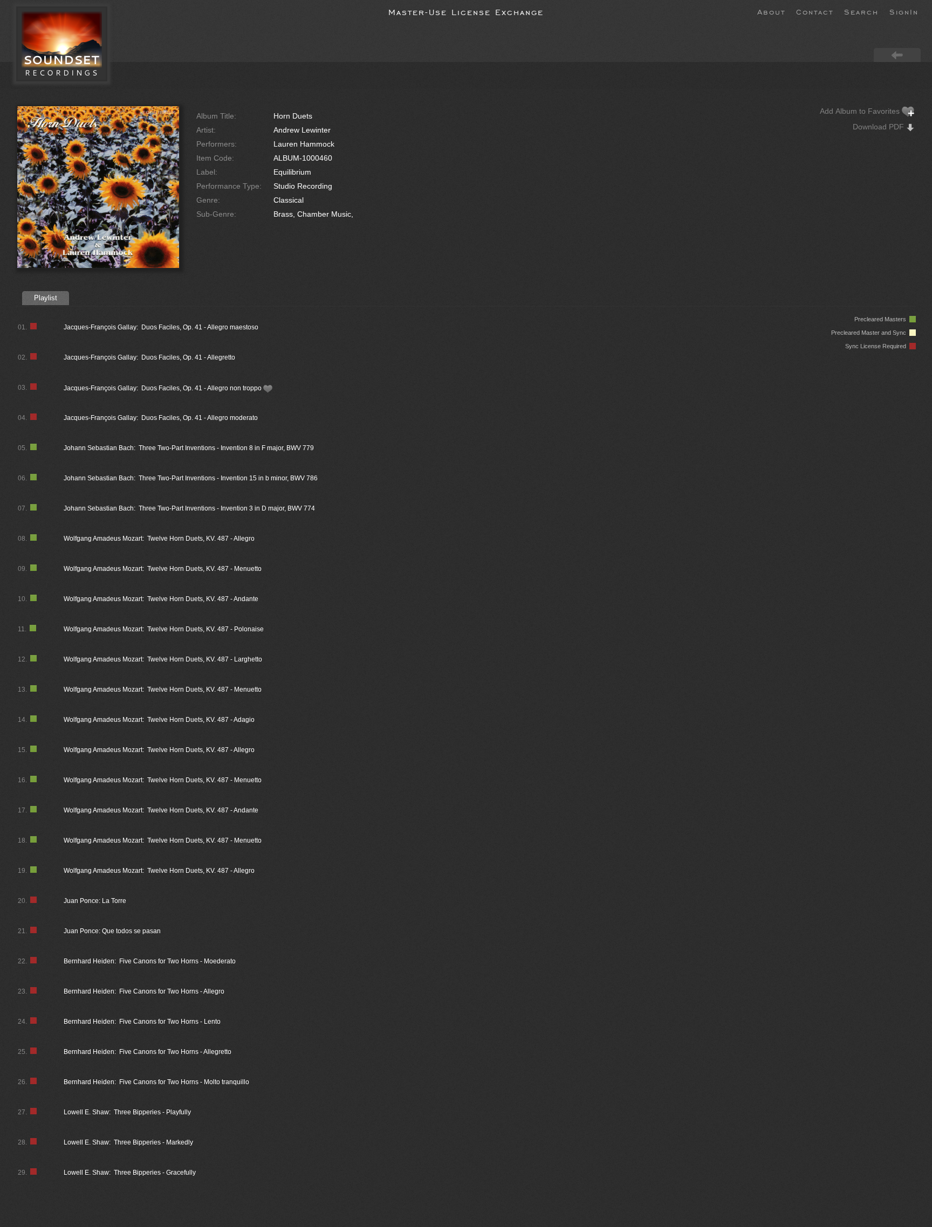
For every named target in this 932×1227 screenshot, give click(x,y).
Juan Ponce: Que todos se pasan (112, 931)
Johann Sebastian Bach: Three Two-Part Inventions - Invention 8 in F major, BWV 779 (189, 448)
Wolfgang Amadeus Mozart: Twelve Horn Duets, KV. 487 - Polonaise (164, 629)
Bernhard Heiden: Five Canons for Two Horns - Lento (142, 1021)
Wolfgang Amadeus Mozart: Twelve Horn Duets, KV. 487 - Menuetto (163, 569)
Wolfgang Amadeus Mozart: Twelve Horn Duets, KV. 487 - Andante (161, 599)
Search (861, 11)
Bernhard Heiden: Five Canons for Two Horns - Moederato (150, 961)
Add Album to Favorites (861, 111)
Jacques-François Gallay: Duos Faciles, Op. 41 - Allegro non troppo (163, 388)
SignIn (904, 11)
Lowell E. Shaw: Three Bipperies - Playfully (127, 1112)
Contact (814, 11)
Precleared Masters (881, 319)
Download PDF (879, 126)
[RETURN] (897, 54)
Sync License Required (877, 346)
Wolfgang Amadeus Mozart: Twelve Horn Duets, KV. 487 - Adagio (159, 719)
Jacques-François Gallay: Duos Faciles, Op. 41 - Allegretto (149, 357)
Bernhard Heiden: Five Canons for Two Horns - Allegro (144, 991)
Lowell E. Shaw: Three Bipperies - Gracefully (130, 1172)
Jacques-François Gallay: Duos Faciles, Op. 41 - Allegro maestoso (161, 327)
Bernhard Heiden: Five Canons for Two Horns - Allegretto (147, 1052)
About (771, 11)
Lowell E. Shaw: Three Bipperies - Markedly (128, 1142)
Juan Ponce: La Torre (95, 901)
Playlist (45, 298)
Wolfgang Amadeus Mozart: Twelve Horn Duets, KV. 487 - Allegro (159, 538)
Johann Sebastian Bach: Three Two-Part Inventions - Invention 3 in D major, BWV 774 (189, 508)
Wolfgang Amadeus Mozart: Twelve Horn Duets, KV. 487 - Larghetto (163, 659)
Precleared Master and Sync (870, 332)
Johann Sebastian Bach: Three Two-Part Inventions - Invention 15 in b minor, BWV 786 (191, 478)
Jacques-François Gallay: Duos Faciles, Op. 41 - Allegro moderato (161, 418)
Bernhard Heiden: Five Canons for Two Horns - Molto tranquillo (156, 1082)
